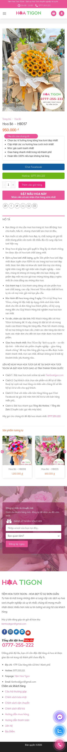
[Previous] (2, 458)
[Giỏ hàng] (53, 13)
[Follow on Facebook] (4, 632)
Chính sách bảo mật (16, 697)
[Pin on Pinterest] (29, 206)
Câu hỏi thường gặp (16, 691)
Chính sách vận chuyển (17, 702)
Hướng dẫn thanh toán (17, 720)
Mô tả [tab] (6, 219)
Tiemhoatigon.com (54, 375)
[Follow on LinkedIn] (22, 632)
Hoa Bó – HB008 (17, 469)
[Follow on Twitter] (16, 632)
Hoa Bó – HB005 (50, 469)
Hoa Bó (17, 119)
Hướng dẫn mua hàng (17, 714)
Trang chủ (6, 119)
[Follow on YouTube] (28, 633)
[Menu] (4, 13)
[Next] (64, 458)
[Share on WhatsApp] (5, 206)
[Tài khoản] (61, 13)
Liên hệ (9, 725)
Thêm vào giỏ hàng (32, 184)
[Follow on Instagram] (10, 632)
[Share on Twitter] (17, 206)
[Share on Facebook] (11, 206)
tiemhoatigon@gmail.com (14, 623)
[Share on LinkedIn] (34, 206)
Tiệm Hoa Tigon (22, 676)
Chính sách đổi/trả (15, 708)
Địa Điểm (10, 731)
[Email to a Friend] (23, 206)
